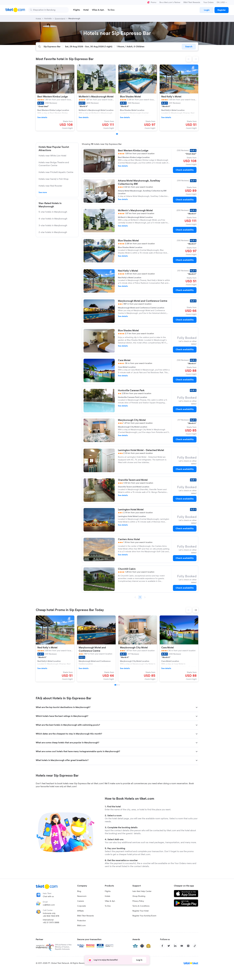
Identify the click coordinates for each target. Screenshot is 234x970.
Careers (80, 901)
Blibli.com (81, 925)
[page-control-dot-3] (119, 684)
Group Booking (138, 896)
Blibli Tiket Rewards (191, 2)
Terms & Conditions (141, 906)
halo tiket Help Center (141, 891)
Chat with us (48, 896)
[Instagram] (188, 946)
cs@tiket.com (49, 905)
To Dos (108, 906)
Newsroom (82, 896)
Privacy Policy (138, 901)
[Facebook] (162, 946)
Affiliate (80, 911)
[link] (207, 10)
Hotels (107, 896)
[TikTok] (195, 946)
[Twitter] (169, 946)
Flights (108, 891)
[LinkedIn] (175, 946)
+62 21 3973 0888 (51, 922)
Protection (81, 920)
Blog (79, 891)
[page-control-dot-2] (117, 684)
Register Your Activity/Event (144, 916)
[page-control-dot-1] (117, 133)
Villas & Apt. (110, 901)
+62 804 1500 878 (51, 916)
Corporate (81, 906)
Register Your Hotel (140, 911)
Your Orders (208, 2)
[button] (188, 59)
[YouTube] (182, 946)
